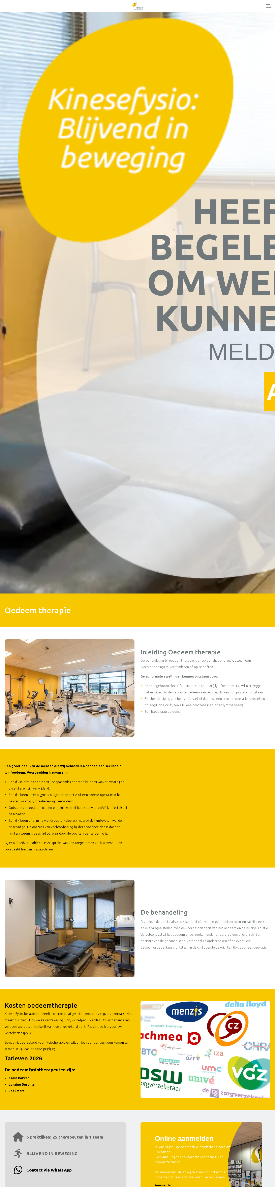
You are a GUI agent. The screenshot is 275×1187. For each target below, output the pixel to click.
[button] (69, 688)
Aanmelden (163, 1185)
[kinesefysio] (137, 6)
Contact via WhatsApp (48, 1169)
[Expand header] (269, 6)
